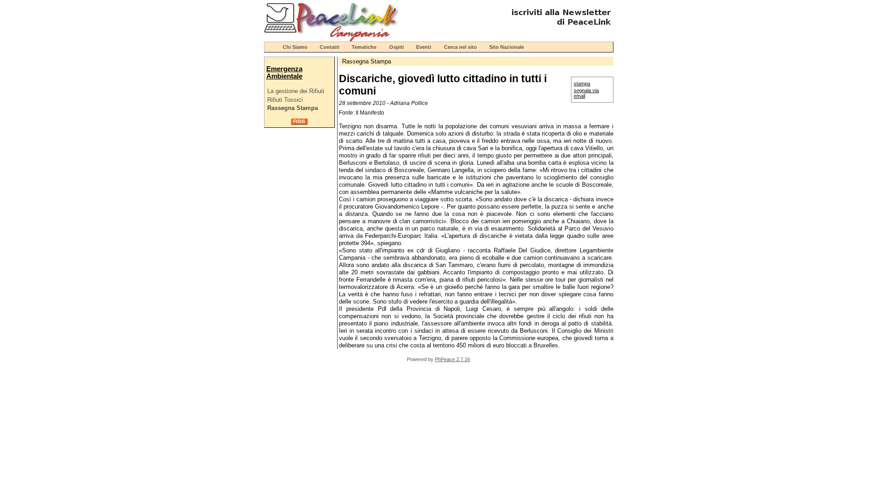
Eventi (423, 47)
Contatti (329, 47)
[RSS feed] (299, 122)
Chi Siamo (295, 47)
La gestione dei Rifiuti (295, 91)
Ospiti (396, 47)
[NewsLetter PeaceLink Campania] (560, 28)
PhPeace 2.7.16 (452, 359)
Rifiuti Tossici (285, 99)
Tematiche (364, 47)
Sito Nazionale (506, 47)
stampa (582, 83)
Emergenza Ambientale (284, 72)
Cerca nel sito (460, 47)
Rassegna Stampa (292, 108)
